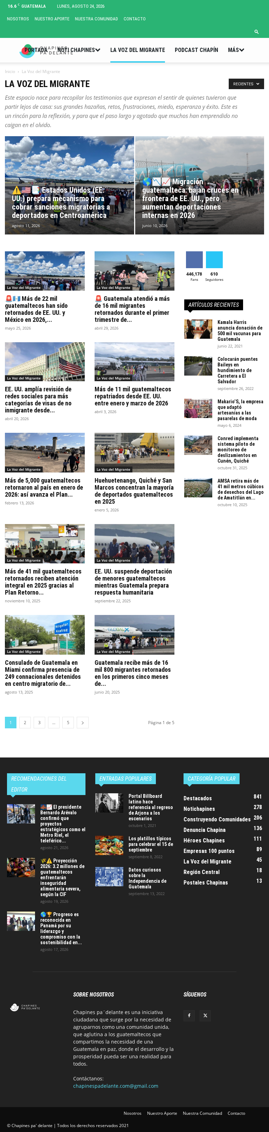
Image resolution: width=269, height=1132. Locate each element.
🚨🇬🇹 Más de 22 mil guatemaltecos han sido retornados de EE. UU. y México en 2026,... (36, 309)
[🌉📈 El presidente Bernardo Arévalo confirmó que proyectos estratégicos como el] (21, 813)
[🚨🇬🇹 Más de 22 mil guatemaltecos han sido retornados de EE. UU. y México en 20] (45, 271)
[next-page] (83, 722)
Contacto (135, 18)
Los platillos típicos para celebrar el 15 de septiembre (151, 844)
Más (233, 50)
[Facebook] (189, 1015)
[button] (256, 31)
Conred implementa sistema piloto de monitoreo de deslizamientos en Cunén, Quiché (238, 450)
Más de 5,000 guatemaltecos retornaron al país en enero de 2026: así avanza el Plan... (44, 487)
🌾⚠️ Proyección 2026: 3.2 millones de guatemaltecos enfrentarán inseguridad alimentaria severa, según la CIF (62, 877)
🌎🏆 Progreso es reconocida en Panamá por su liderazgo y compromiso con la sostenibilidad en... (61, 928)
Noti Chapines (76, 50)
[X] (205, 1015)
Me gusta (194, 254)
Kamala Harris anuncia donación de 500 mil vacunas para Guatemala (240, 330)
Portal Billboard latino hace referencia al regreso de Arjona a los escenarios (151, 807)
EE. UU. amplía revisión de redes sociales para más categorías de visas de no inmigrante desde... (38, 399)
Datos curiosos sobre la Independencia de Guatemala (147, 878)
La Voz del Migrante (137, 50)
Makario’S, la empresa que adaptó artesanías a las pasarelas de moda (240, 410)
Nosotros (18, 18)
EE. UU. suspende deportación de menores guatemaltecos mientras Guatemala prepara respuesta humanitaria (133, 582)
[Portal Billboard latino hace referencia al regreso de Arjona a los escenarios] (109, 803)
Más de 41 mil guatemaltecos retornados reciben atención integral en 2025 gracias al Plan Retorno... (43, 582)
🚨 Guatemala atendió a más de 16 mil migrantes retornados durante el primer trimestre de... (132, 309)
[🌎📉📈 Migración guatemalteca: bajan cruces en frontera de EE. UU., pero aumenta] (199, 192)
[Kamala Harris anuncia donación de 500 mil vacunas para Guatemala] (198, 329)
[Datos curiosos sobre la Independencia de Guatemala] (109, 876)
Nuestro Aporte (52, 18)
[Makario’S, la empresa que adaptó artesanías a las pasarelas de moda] (198, 408)
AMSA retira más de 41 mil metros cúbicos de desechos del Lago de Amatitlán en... (241, 489)
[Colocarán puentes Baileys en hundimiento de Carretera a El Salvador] (198, 366)
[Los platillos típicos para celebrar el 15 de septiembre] (109, 845)
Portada (36, 50)
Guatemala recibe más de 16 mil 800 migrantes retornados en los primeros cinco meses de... (133, 673)
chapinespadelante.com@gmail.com (115, 1086)
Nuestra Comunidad (96, 18)
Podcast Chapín (196, 50)
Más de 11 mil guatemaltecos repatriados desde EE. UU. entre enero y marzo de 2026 (133, 396)
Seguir (214, 254)
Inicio (10, 71)
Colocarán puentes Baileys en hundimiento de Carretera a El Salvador (238, 370)
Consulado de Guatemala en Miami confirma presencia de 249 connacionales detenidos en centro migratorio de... (43, 673)
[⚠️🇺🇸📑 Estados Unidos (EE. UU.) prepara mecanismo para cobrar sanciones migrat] (69, 192)
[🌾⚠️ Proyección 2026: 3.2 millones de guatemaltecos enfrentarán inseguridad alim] (21, 867)
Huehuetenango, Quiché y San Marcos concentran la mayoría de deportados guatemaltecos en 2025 (134, 491)
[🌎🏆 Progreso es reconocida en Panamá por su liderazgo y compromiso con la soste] (21, 921)
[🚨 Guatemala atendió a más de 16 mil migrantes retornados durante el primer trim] (134, 271)
